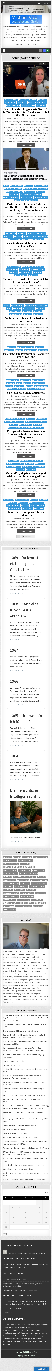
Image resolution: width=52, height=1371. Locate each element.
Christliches (17, 186)
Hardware (9, 880)
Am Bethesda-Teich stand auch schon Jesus (19, 1095)
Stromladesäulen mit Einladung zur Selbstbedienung (22, 1089)
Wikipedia (31, 469)
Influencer (11, 102)
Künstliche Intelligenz (37, 422)
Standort (36, 900)
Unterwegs (30, 903)
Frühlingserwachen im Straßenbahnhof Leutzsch (21, 1148)
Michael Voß (14, 118)
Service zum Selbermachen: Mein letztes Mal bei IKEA (23, 1173)
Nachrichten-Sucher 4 (19, 249)
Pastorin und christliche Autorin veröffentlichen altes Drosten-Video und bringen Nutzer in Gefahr (26, 207)
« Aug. (5, 1233)
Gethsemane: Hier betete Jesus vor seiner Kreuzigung (23, 1054)
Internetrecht (38, 269)
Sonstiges (23, 900)
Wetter (38, 906)
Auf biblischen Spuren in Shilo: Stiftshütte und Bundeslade (24, 1082)
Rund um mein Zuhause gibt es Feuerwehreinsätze (22, 1099)
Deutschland (12, 100)
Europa (33, 100)
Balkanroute (23, 985)
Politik (38, 272)
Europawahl (38, 267)
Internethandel (39, 880)
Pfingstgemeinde (12, 197)
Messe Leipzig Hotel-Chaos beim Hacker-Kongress (22, 1112)
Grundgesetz (31, 44)
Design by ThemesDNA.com (26, 1356)
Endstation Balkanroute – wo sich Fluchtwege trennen (23, 1158)
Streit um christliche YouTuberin (26, 392)
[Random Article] (44, 50)
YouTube (42, 105)
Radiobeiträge (14, 105)
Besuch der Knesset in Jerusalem (15, 1137)
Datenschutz (25, 860)
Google (43, 100)
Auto (7, 857)
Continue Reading (25, 145)
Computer (12, 233)
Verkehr (8, 906)
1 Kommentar (40, 118)
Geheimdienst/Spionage (24, 877)
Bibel (7, 305)
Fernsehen (38, 870)
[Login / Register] (47, 50)
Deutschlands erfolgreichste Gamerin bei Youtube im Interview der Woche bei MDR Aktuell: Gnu (26, 112)
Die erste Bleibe (9, 1129)
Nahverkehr (26, 893)
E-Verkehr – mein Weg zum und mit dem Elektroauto (22, 1290)
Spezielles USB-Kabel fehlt (13, 1169)
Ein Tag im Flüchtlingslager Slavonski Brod (18, 1165)
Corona (29, 186)
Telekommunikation (12, 903)
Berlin (27, 857)
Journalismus (39, 883)
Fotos (7, 877)
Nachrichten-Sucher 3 (21, 324)
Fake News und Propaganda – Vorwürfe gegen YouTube (26, 355)
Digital (24, 100)
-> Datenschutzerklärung (12, 1308)
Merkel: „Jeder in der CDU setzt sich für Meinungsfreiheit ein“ (26, 280)
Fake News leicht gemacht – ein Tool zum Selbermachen (24, 1024)
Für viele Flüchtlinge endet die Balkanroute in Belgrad (23, 1069)
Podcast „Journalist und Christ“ (15, 1279)
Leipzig (7, 890)
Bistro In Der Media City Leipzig (19, 1253)
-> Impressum (8, 1312)
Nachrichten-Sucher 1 (21, 285)
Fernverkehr (10, 874)
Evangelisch (30, 189)
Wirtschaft (28, 239)
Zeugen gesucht (9, 1061)
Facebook (43, 189)
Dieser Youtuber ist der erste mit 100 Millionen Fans (26, 244)
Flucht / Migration (29, 874)
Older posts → (29, 536)
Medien (38, 194)
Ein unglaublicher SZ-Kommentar (15, 1031)
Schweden (44, 236)
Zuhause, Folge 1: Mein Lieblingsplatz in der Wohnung (23, 1119)
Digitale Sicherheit (16, 464)
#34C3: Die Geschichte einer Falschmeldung (19, 1179)
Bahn (17, 857)
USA (42, 903)
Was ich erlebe (29, 105)
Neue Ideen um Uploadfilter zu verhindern (26, 513)
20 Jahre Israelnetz (10, 1133)
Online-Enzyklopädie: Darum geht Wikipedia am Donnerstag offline (26, 474)
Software (28, 508)
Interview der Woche (38, 102)
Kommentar (27, 194)
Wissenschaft (21, 200)
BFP (7, 186)
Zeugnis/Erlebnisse (37, 389)
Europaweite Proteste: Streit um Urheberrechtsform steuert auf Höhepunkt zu (26, 434)
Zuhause (6, 1065)
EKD (9, 308)
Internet (22, 102)
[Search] (40, 50)
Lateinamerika (37, 887)
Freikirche (31, 192)
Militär (31, 890)
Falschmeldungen (15, 192)
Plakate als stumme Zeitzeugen (15, 1125)
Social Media (28, 197)
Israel (25, 883)
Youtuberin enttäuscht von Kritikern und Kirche (26, 319)
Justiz (8, 887)
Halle (42, 877)
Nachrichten (31, 236)
